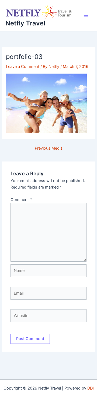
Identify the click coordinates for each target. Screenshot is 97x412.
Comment (21, 199)
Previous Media (49, 148)
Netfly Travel (25, 23)
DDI (90, 388)
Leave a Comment (22, 66)
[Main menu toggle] (86, 15)
